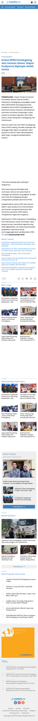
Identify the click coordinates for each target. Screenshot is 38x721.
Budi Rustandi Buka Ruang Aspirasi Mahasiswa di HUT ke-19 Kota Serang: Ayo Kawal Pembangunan (20, 689)
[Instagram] (19, 703)
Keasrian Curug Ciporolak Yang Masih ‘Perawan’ (19, 587)
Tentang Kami (14, 713)
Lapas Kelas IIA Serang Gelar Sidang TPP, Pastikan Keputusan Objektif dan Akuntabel (19, 264)
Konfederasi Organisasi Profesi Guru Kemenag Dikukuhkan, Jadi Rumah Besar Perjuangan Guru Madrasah (18, 244)
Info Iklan (26, 708)
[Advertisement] (19, 30)
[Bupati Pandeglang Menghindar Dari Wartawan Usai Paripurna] (10, 549)
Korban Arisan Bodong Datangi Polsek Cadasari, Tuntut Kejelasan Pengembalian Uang (18, 482)
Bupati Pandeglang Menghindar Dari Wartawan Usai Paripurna (8, 558)
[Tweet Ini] (22, 278)
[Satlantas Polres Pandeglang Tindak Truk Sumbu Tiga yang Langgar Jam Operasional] (8, 490)
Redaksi (32, 711)
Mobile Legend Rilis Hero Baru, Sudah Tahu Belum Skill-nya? (20, 594)
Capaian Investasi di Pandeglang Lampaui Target (21, 580)
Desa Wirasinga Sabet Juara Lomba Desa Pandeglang (16, 254)
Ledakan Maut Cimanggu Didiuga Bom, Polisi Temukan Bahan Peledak (20, 602)
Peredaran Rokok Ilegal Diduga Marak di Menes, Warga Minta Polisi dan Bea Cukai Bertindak (28, 558)
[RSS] (23, 703)
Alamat (10, 708)
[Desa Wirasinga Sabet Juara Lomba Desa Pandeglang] (10, 310)
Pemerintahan (7, 57)
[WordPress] (15, 703)
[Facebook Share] (18, 278)
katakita (8, 73)
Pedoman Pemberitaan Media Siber (14, 711)
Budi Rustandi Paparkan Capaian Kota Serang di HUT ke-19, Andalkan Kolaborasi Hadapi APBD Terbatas (18, 269)
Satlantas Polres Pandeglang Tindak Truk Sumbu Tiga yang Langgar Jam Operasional (25, 489)
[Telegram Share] (30, 278)
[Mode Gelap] (32, 2)
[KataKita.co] (14, 2)
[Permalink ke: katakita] (3, 73)
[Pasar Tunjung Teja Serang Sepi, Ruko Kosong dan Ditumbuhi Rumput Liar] (28, 310)
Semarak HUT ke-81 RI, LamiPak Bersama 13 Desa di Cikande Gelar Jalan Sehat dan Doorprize (18, 249)
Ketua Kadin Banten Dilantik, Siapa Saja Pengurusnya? (19, 609)
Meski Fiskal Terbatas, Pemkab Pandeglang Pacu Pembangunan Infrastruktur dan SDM (21, 675)
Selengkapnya (18, 507)
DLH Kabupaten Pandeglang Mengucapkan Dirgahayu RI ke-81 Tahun (21, 668)
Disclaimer (25, 713)
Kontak (18, 708)
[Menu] (3, 2)
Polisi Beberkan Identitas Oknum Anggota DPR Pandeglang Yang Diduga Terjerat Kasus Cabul (20, 616)
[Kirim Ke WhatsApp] (34, 278)
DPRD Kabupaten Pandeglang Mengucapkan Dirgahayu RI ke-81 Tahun (20, 682)
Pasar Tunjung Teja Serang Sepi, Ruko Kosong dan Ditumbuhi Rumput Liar (19, 259)
